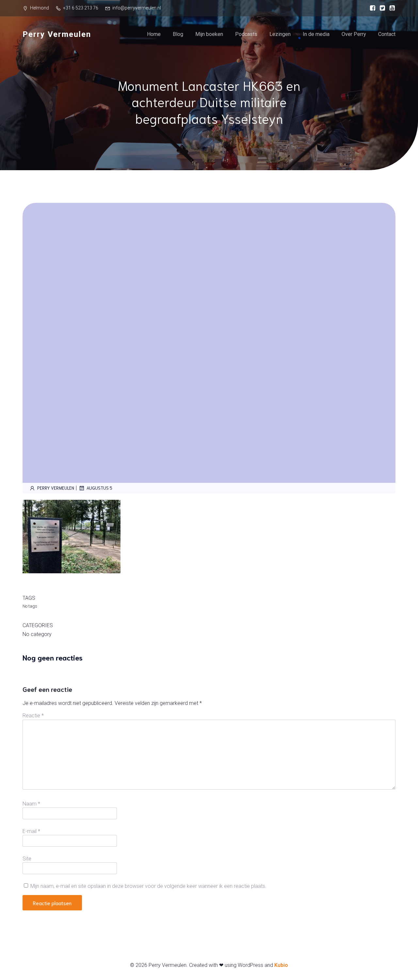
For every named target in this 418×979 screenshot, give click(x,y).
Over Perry (354, 34)
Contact (386, 34)
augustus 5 (99, 488)
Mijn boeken (209, 34)
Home (154, 34)
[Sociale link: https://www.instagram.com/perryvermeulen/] (381, 8)
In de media (316, 34)
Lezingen (280, 34)
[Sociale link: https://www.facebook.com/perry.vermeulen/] (371, 8)
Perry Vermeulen (55, 488)
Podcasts (246, 34)
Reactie (33, 715)
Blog (178, 34)
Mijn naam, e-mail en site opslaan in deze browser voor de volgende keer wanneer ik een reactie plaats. (148, 886)
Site (27, 859)
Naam (31, 804)
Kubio (281, 965)
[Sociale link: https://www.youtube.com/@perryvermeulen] (390, 8)
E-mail (31, 831)
